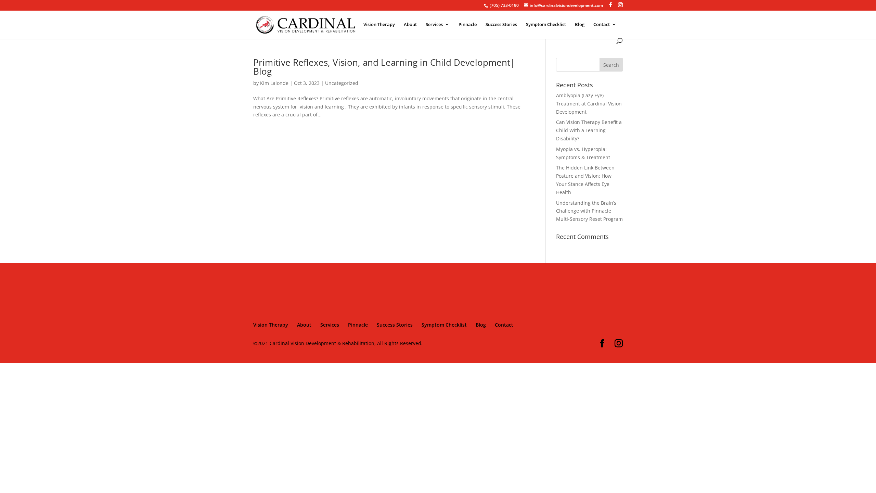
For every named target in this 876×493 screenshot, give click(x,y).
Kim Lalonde (274, 83)
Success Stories (501, 24)
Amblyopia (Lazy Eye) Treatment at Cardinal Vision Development (589, 103)
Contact (601, 24)
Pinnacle (468, 24)
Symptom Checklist (546, 24)
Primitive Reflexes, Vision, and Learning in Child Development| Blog (384, 66)
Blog (579, 24)
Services (434, 24)
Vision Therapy (379, 24)
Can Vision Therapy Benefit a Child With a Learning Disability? (589, 130)
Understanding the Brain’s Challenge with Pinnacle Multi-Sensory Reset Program (589, 211)
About (410, 24)
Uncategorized (341, 83)
